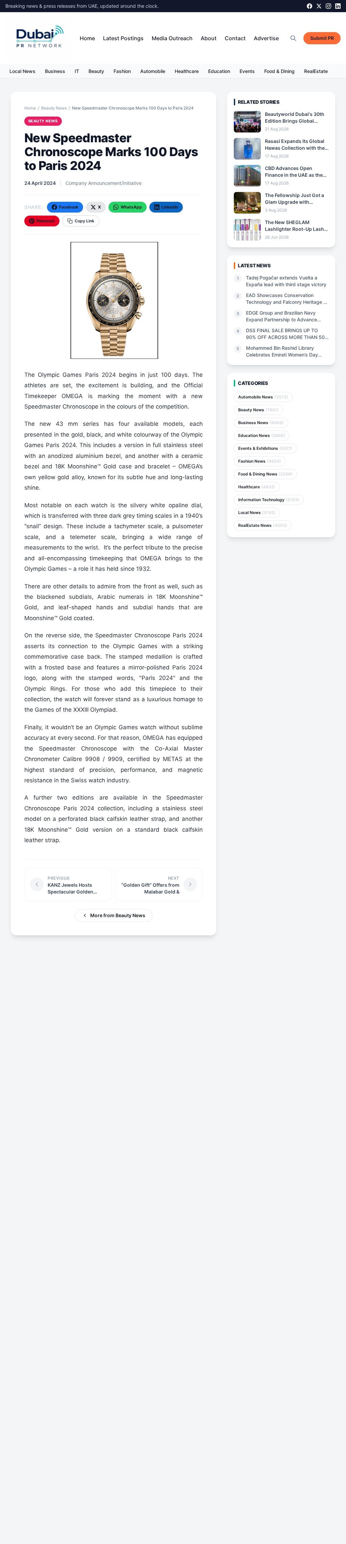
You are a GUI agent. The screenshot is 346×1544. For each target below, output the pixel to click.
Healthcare (187, 71)
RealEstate (316, 71)
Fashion (122, 71)
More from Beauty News (117, 915)
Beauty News (54, 108)
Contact (235, 38)
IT (77, 71)
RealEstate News (262, 525)
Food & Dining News (265, 473)
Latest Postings (123, 38)
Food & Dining (279, 71)
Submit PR (322, 38)
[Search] (293, 38)
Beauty (96, 71)
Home (87, 38)
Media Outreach (172, 38)
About (209, 38)
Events (247, 71)
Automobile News (263, 396)
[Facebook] (309, 6)
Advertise (266, 38)
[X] (319, 6)
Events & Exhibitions (265, 448)
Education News (261, 435)
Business (55, 71)
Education (219, 71)
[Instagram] (328, 6)
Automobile (152, 71)
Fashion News (259, 461)
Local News (22, 71)
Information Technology (268, 499)
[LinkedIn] (338, 6)
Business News (261, 422)
